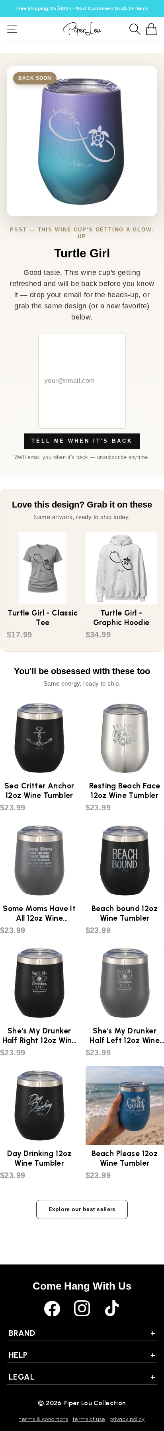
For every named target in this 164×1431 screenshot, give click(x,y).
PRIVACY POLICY (127, 1419)
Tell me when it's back (82, 441)
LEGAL (82, 1377)
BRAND (82, 1333)
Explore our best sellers (82, 1209)
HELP (82, 1355)
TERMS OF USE (88, 1419)
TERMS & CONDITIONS (43, 1419)
